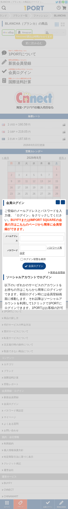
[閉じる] (63, 202)
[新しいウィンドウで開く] (58, 202)
